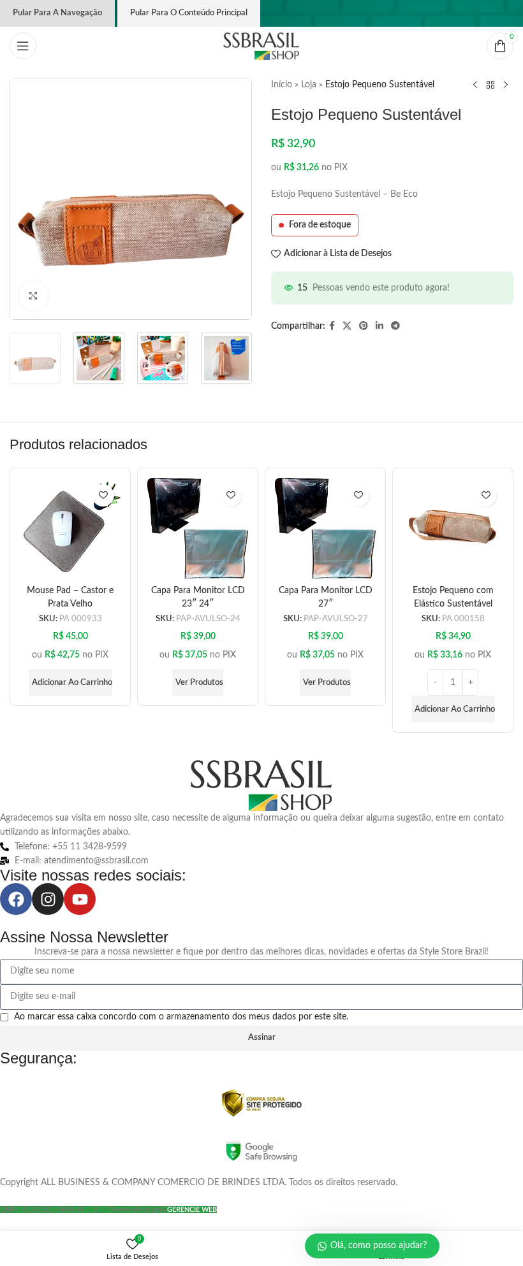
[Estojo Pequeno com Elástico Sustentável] (452, 528)
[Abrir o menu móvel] (23, 46)
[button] (70, 682)
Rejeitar (164, 1213)
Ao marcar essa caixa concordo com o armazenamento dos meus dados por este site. (181, 1016)
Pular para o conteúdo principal (188, 13)
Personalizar (84, 1213)
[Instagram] (48, 899)
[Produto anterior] (475, 85)
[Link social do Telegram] (395, 326)
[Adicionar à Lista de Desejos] (103, 495)
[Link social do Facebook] (332, 326)
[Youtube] (80, 899)
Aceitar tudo (245, 1213)
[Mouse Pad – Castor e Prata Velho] (70, 528)
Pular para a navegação (57, 13)
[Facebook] (16, 899)
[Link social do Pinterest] (363, 326)
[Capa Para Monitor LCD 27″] (325, 528)
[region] (166, 1166)
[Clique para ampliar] (33, 296)
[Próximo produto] (505, 85)
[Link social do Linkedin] (379, 326)
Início (281, 84)
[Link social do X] (347, 326)
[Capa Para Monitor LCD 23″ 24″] (197, 528)
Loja (308, 84)
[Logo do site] (261, 45)
